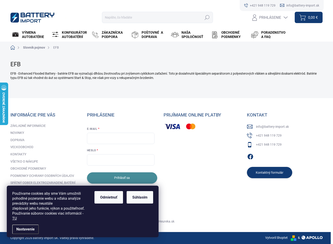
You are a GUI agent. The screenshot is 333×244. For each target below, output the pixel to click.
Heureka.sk (166, 221)
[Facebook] (250, 155)
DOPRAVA (17, 140)
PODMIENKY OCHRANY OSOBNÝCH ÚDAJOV (42, 176)
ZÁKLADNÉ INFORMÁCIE (28, 126)
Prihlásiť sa (122, 178)
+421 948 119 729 (269, 135)
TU (14, 218)
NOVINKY (17, 133)
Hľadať (207, 17)
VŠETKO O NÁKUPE (24, 161)
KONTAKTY (18, 154)
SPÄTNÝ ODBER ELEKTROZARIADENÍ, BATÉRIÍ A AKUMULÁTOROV (42, 185)
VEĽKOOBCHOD (21, 147)
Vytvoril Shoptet (276, 237)
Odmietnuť (108, 197)
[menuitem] (29, 35)
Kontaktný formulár (269, 172)
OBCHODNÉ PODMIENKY (28, 168)
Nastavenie (25, 229)
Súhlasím (139, 197)
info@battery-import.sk (272, 126)
